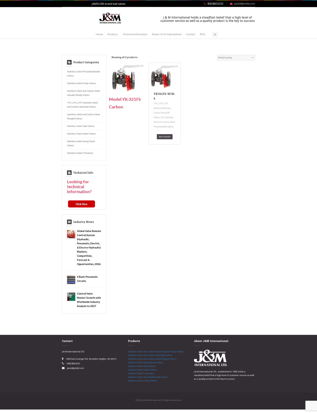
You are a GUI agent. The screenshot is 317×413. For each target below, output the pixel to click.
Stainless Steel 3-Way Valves (81, 83)
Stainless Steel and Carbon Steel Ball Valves (150, 355)
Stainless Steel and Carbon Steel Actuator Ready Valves (156, 351)
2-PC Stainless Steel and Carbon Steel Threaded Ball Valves (164, 122)
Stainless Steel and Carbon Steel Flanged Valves (152, 358)
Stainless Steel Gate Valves (81, 126)
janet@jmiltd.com (244, 3)
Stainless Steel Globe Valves (81, 133)
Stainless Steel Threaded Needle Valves (148, 376)
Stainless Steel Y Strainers (80, 152)
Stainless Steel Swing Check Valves (145, 362)
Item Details (165, 136)
